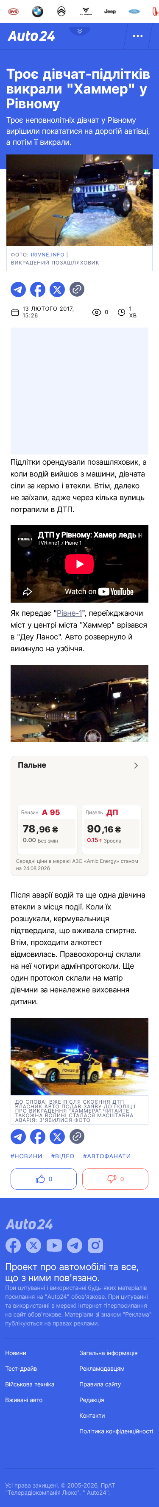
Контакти (92, 1415)
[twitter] (57, 289)
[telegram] (18, 289)
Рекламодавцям (102, 1368)
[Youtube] (54, 1245)
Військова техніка (30, 1384)
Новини (16, 1353)
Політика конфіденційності (116, 1431)
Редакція (92, 1400)
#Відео (63, 1156)
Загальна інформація (109, 1353)
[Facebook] (13, 1245)
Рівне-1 (69, 613)
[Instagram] (95, 1245)
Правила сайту (100, 1384)
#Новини (27, 1156)
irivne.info (47, 254)
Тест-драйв (21, 1368)
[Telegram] (74, 1245)
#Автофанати (107, 1156)
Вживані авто (24, 1400)
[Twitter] (33, 1245)
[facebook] (37, 289)
